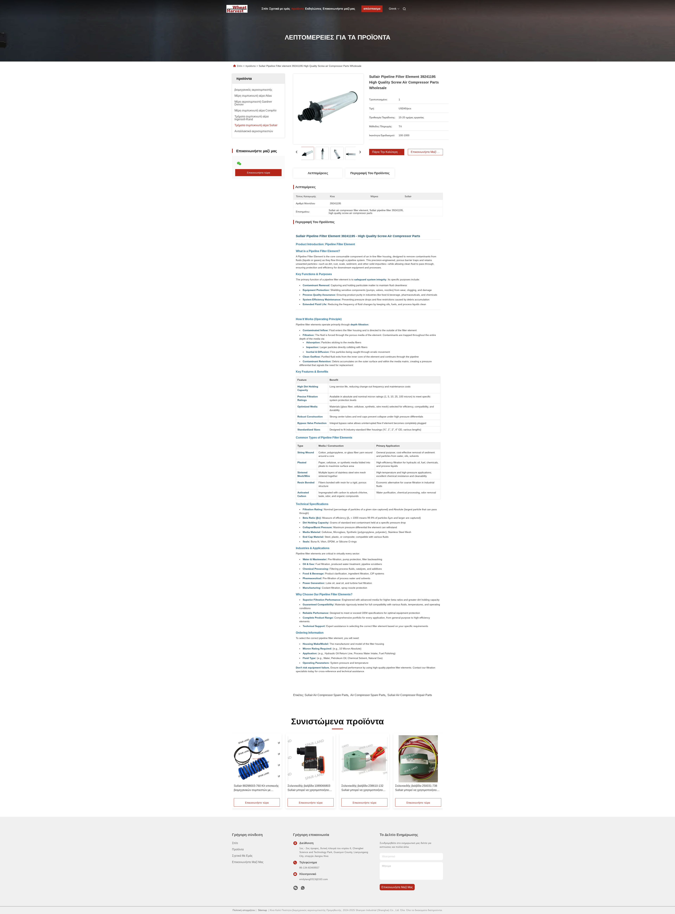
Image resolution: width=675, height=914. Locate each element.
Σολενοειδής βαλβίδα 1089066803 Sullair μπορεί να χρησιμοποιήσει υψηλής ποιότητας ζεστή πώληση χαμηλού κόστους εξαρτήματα (309, 788)
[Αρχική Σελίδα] (237, 9)
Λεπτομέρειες (318, 173)
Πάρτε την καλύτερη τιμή (388, 151)
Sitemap (262, 910)
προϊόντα (297, 8)
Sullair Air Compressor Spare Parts (326, 695)
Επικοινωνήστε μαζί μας (339, 8)
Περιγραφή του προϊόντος (370, 173)
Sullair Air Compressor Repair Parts (409, 695)
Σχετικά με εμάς (279, 8)
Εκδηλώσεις (313, 8)
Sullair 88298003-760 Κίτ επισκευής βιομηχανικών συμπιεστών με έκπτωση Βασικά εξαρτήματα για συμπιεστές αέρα (256, 788)
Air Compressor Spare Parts (367, 695)
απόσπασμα (372, 8)
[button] (238, 767)
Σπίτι (265, 8)
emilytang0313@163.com (313, 879)
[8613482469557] (302, 888)
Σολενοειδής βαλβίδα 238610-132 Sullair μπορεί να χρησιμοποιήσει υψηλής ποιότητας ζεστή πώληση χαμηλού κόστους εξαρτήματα (362, 788)
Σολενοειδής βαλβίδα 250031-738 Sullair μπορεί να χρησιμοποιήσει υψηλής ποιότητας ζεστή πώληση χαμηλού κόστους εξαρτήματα (416, 788)
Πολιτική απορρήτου (244, 910)
